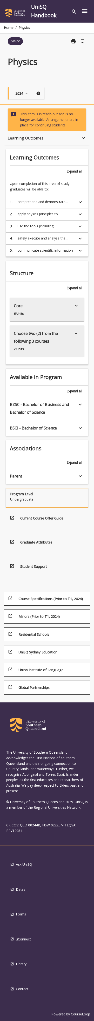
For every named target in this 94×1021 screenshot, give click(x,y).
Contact (22, 989)
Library (21, 964)
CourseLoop (80, 1014)
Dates (20, 889)
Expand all (74, 171)
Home (8, 27)
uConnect (23, 939)
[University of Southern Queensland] (15, 14)
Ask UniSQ (24, 864)
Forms (21, 914)
